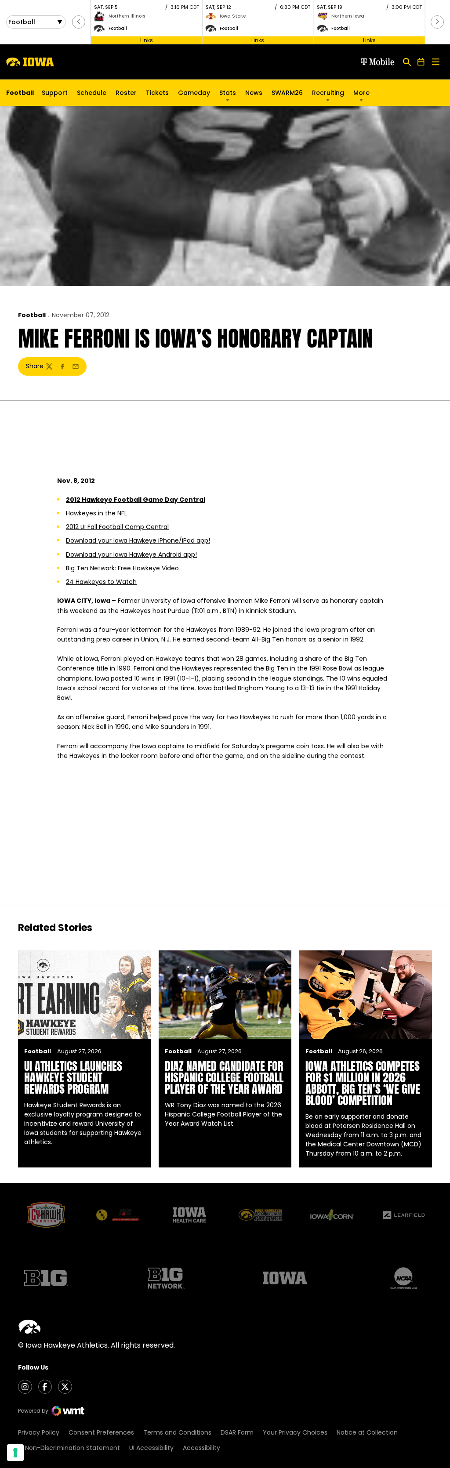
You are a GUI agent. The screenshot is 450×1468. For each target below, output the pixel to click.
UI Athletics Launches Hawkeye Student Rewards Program (73, 1077)
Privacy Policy (38, 1432)
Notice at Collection (367, 1432)
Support (55, 92)
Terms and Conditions (177, 1432)
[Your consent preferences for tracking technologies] (15, 1452)
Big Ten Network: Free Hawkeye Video (122, 568)
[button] (78, 22)
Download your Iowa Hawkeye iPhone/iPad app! (138, 540)
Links (146, 39)
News (253, 92)
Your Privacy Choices (295, 1432)
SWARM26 (287, 92)
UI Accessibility (151, 1447)
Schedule (91, 92)
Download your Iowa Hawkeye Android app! (131, 554)
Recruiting (328, 92)
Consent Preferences (101, 1432)
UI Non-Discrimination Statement (69, 1447)
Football (32, 315)
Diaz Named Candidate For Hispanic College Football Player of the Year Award (224, 1077)
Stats (227, 92)
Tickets (157, 94)
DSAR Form (237, 1432)
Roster (126, 92)
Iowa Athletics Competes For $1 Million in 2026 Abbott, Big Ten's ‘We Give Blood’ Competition (362, 1083)
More (361, 92)
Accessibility (201, 1447)
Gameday (194, 92)
